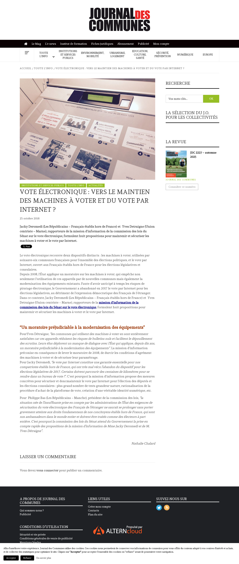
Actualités (96, 185)
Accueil (26, 44)
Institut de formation (73, 43)
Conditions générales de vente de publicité (46, 538)
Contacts (93, 510)
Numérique (185, 54)
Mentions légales (30, 542)
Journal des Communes (181, 180)
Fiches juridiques (102, 43)
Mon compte (161, 43)
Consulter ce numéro (181, 186)
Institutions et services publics (68, 55)
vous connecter (47, 470)
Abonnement (125, 43)
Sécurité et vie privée (33, 534)
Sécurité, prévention (162, 54)
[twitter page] (159, 506)
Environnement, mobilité (92, 54)
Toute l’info (43, 54)
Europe (208, 54)
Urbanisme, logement (117, 54)
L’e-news (50, 43)
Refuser (27, 558)
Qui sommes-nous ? (32, 510)
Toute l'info (76, 185)
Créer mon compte (99, 506)
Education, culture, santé (140, 55)
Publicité (143, 43)
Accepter (11, 558)
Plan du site (95, 514)
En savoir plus (43, 557)
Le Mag (36, 43)
